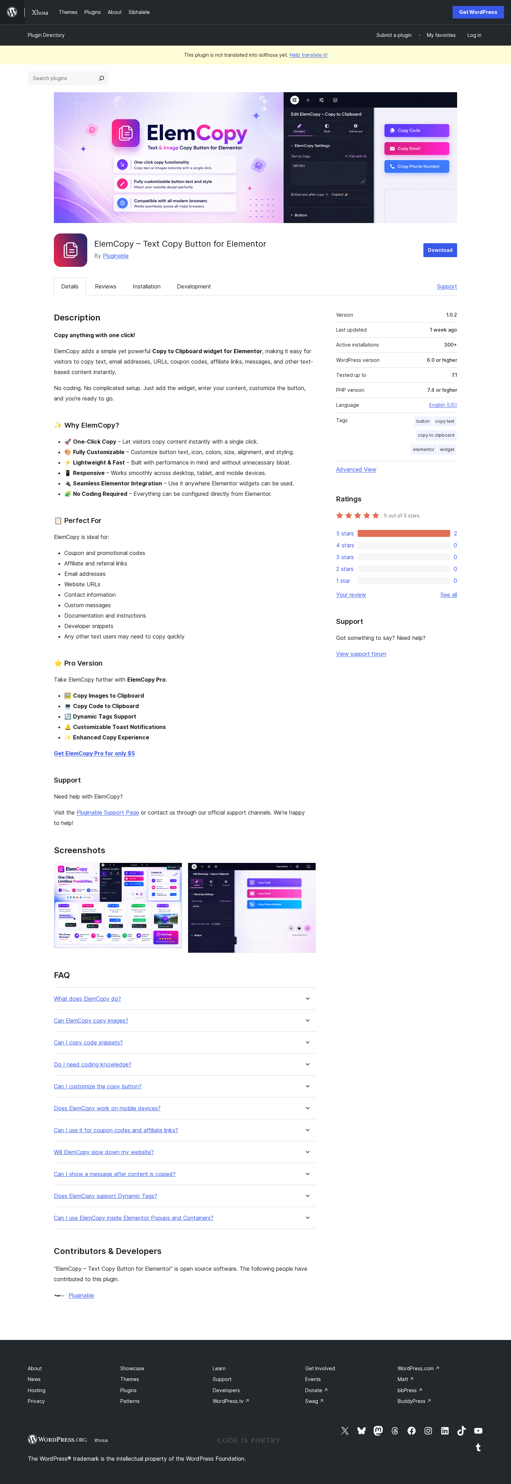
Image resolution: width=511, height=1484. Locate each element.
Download (440, 250)
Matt (406, 1379)
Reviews (105, 286)
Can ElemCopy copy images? (91, 1020)
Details (70, 286)
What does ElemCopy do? (87, 998)
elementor (424, 449)
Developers (226, 1390)
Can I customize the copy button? (97, 1086)
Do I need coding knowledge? (92, 1064)
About (35, 1368)
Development (194, 286)
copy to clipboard (436, 435)
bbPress (410, 1390)
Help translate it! (308, 55)
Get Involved (320, 1368)
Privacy (36, 1401)
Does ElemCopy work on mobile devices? (107, 1108)
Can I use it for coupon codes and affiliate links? (116, 1130)
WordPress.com (419, 1368)
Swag (314, 1401)
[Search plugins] (101, 78)
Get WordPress (478, 12)
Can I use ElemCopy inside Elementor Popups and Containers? (133, 1218)
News (34, 1379)
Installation (147, 286)
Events (313, 1379)
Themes (129, 1379)
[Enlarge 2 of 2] (306, 871)
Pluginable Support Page (107, 812)
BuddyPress (414, 1401)
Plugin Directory (46, 35)
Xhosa (101, 1440)
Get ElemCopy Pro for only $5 (94, 753)
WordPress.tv (231, 1401)
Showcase (132, 1368)
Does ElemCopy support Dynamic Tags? (105, 1196)
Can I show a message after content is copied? (115, 1174)
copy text (444, 421)
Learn (219, 1368)
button (423, 421)
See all (448, 594)
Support (447, 286)
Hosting (37, 1390)
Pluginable (116, 255)
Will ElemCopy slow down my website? (104, 1152)
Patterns (130, 1401)
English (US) (443, 405)
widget (447, 449)
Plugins (128, 1390)
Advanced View (356, 469)
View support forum (361, 653)
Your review (351, 594)
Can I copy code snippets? (88, 1042)
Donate (316, 1390)
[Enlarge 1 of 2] (172, 871)
